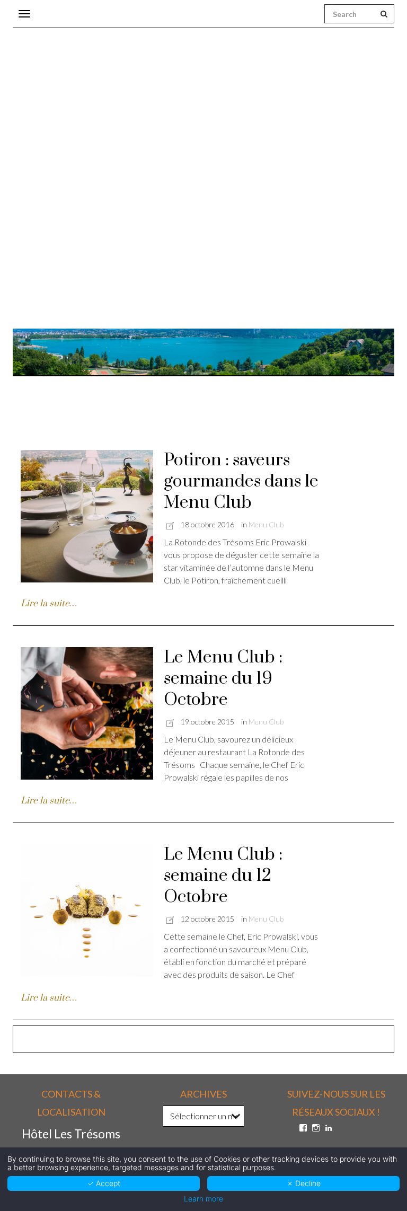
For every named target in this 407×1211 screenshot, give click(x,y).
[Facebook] (303, 1128)
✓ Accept (103, 1183)
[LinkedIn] (328, 1128)
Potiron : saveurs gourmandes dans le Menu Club (241, 481)
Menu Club (266, 524)
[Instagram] (316, 1128)
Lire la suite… (49, 603)
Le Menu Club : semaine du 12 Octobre (223, 876)
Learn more (203, 1199)
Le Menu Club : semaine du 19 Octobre (223, 679)
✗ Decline (304, 1183)
